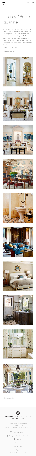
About (18, 450)
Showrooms (18, 446)
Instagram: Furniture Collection (19, 436)
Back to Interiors (9, 51)
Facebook (19, 439)
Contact (18, 443)
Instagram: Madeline (19, 432)
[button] (30, 2)
